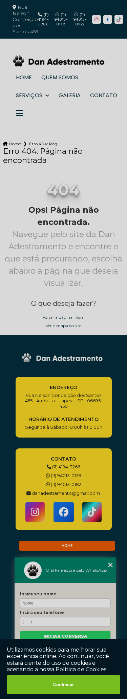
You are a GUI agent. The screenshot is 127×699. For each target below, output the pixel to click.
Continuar (63, 684)
